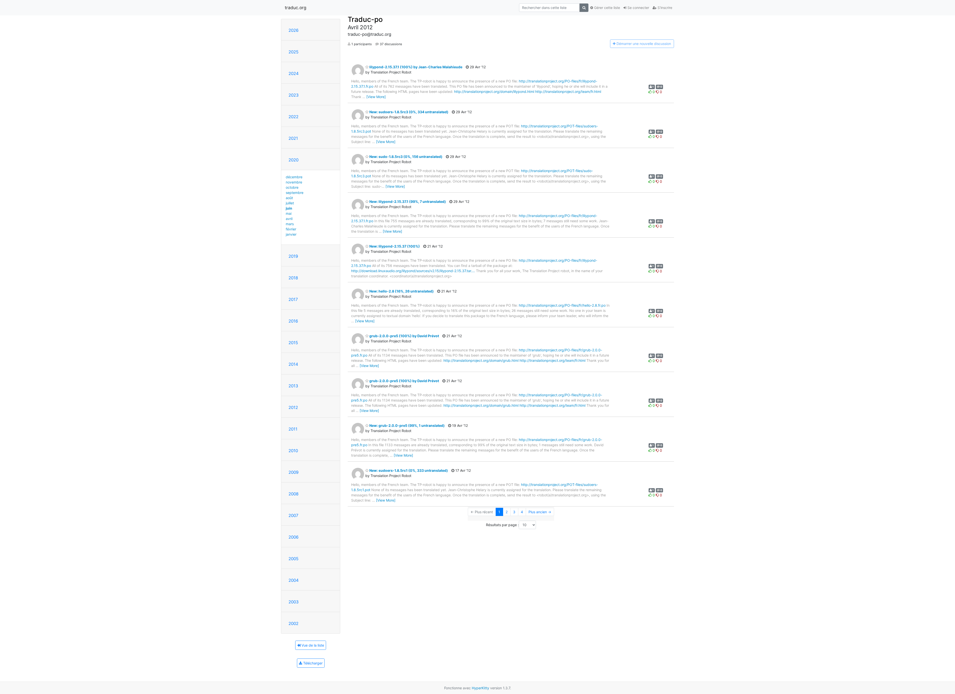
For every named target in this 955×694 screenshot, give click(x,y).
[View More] (376, 97)
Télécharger (312, 663)
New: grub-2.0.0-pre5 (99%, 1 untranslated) (407, 425)
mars (290, 224)
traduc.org (295, 7)
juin (289, 208)
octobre (292, 187)
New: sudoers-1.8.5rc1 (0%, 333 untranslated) (408, 470)
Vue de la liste (312, 645)
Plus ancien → (539, 512)
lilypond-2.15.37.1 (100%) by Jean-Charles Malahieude (415, 67)
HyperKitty (480, 688)
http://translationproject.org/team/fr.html (568, 91)
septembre (294, 192)
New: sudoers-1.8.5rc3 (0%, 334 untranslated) (408, 112)
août (289, 198)
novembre (294, 182)
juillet (290, 203)
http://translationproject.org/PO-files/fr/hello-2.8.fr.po (562, 305)
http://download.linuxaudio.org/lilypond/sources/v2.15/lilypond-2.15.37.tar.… (413, 271)
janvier (291, 234)
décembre (294, 177)
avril (289, 219)
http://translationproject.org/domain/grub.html (481, 360)
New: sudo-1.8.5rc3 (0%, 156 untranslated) (405, 156)
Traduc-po (365, 19)
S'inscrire (664, 7)
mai (288, 213)
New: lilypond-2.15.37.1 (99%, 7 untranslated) (407, 201)
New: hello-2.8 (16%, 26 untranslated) (401, 291)
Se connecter (637, 7)
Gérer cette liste (606, 7)
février (291, 229)
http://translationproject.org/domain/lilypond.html (494, 91)
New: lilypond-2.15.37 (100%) (394, 246)
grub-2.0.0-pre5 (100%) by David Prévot (404, 336)
